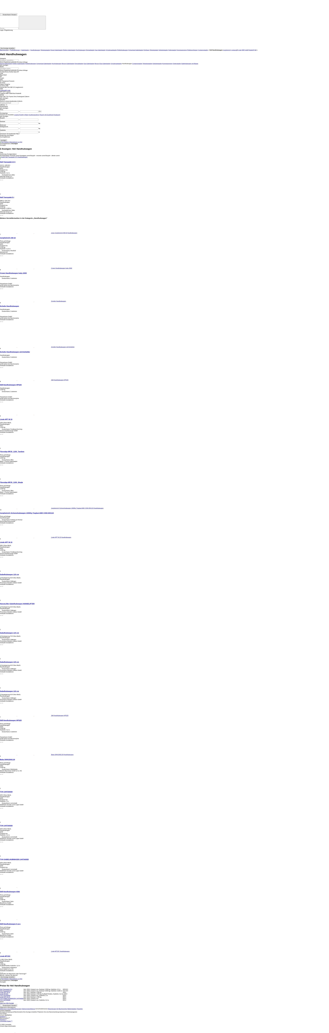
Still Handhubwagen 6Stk (10, 892)
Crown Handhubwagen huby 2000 (13, 273)
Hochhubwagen (81, 50)
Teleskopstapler (45, 50)
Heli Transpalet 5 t (7, 197)
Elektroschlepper (192, 50)
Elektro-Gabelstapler (69, 50)
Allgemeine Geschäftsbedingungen (10, 1009)
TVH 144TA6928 (6, 792)
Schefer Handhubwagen (9, 306)
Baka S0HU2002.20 (7, 759)
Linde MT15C (5, 956)
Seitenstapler (172, 50)
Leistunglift (234, 50)
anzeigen (3, 140)
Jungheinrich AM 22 (8, 238)
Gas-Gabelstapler (100, 50)
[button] (164, 39)
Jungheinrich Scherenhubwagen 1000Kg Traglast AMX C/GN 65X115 (27, 513)
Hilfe (7, 1003)
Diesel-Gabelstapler (56, 50)
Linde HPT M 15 (6, 419)
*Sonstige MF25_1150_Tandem (12, 451)
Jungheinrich (227, 50)
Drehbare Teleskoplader (151, 50)
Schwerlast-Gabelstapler (135, 50)
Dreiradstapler (90, 50)
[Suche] (32, 22)
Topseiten (80, 1009)
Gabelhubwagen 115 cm (9, 574)
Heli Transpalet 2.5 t (7, 162)
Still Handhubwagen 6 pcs (10, 924)
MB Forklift (245, 50)
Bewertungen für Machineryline (57, 1009)
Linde (240, 50)
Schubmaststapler (111, 50)
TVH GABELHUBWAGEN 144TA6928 (14, 859)
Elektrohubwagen (122, 50)
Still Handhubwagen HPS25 (11, 385)
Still (255, 50)
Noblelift (251, 50)
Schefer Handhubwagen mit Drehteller (15, 352)
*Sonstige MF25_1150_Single (11, 482)
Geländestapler (163, 50)
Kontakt (11, 1003)
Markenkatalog (71, 1009)
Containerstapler (203, 50)
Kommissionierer (182, 50)
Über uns (3, 1003)
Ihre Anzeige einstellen (8, 977)
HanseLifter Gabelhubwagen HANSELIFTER (17, 604)
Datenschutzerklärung (28, 1009)
